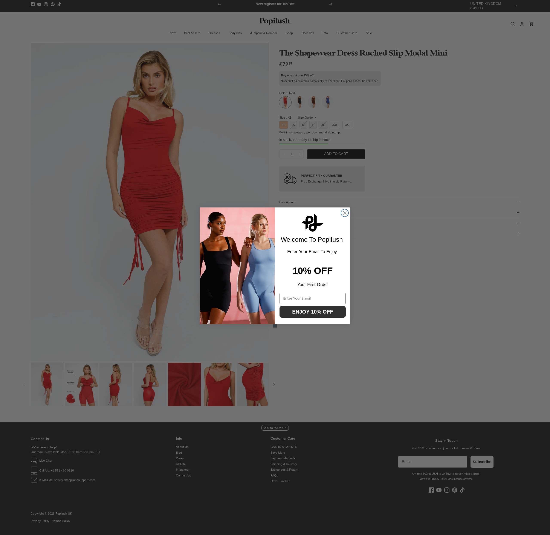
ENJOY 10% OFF (312, 312)
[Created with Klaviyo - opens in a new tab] (275, 326)
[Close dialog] (344, 213)
